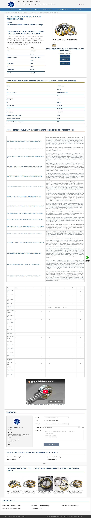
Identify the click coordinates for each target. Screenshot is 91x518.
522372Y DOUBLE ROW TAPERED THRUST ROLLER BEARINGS (24, 234)
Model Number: (11, 48)
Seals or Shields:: (12, 57)
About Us (7, 516)
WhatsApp (65, 59)
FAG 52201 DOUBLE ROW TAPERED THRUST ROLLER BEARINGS (25, 213)
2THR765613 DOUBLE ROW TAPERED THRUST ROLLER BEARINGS (25, 242)
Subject (38, 424)
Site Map (18, 516)
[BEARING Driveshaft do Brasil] (11, 4)
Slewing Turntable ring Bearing (49, 10)
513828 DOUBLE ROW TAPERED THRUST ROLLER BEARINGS (24, 197)
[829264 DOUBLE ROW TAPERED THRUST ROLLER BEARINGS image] (65, 28)
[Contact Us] (87, 259)
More (44, 463)
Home (11, 10)
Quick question (40, 427)
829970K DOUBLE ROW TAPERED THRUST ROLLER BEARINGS (24, 176)
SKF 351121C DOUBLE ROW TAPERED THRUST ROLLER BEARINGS (25, 227)
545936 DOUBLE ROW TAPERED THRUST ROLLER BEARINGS (24, 253)
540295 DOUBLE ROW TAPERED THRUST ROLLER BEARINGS (24, 276)
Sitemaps (23, 516)
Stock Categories (21, 10)
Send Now (51, 444)
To (37, 420)
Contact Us (12, 516)
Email (37, 417)
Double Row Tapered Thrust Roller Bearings (22, 12)
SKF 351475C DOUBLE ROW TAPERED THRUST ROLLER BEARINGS (25, 206)
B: (7, 66)
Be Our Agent (65, 63)
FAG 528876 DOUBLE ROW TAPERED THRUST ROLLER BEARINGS (25, 186)
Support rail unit (76, 10)
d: (7, 60)
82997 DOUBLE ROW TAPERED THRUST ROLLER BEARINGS (23, 264)
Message (38, 430)
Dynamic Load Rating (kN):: (14, 115)
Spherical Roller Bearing (64, 10)
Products (10, 12)
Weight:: (9, 73)
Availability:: (10, 69)
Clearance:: (9, 112)
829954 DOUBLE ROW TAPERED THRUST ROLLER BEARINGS (24, 141)
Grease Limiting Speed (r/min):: (15, 122)
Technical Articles (34, 10)
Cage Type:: (10, 63)
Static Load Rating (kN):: (13, 118)
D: (7, 54)
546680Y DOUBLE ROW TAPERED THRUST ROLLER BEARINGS (24, 167)
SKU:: (8, 51)
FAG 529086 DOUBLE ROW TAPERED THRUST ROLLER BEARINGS (25, 219)
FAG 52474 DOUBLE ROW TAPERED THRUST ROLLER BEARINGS (25, 149)
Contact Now (65, 56)
